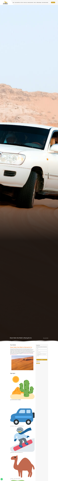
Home (13, 2)
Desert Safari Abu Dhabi (45, 2)
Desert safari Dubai (17, 2)
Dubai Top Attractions (30, 2)
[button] (2, 479)
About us (35, 2)
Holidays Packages (39, 2)
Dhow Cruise (25, 2)
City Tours (21, 2)
